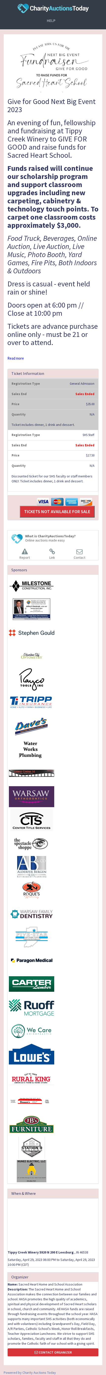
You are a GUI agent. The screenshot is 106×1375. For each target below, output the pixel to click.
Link (52, 557)
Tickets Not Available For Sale (57, 511)
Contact (79, 557)
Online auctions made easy (50, 538)
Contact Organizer (55, 1352)
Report (24, 557)
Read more (15, 358)
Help (51, 20)
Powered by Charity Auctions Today (30, 1372)
